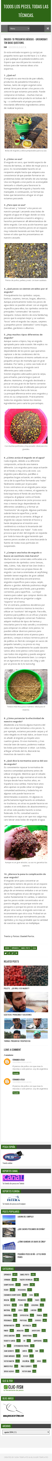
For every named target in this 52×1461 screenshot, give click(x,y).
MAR (36, 1351)
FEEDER (6, 1290)
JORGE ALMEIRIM (9, 1336)
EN (4, 1346)
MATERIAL (7, 1310)
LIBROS (24, 1351)
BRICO (39, 1361)
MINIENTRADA (27, 1336)
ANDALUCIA (20, 1330)
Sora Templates (21, 1457)
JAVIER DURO (36, 1330)
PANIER (6, 1330)
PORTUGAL (23, 1320)
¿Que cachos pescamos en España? (31, 1229)
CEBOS (7, 948)
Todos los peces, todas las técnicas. (26, 10)
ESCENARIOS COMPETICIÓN (12, 1295)
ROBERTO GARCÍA (9, 1341)
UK (24, 1341)
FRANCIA (39, 1315)
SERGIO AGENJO (9, 1371)
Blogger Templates (39, 1457)
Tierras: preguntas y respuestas (17, 1041)
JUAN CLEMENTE (9, 1351)
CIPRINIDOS (15, 948)
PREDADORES (22, 1300)
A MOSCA (33, 1310)
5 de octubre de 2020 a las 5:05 (22, 1062)
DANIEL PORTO (25, 948)
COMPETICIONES (9, 1285)
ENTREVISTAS (24, 1315)
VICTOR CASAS (26, 1371)
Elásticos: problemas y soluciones (18, 1014)
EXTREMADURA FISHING (21, 1346)
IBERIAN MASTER (9, 1325)
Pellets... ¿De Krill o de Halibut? (16, 988)
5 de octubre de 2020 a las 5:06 (22, 1082)
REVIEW (25, 1356)
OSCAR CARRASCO (9, 1356)
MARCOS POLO (8, 1366)
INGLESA (6, 1300)
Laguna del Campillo (26, 1216)
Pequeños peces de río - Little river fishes (32, 1255)
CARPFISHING (38, 1341)
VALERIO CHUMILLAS (26, 1280)
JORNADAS (7, 1280)
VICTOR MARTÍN (9, 1361)
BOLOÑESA (26, 1361)
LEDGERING (34, 1305)
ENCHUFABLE (8, 1315)
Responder (16, 1073)
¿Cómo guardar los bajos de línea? (32, 1241)
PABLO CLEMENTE (26, 1366)
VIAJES (37, 1300)
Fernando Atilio (19, 1059)
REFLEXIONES (22, 1290)
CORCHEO (38, 1320)
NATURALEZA (27, 1325)
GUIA (34, 948)
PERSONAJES (8, 1320)
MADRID (25, 1285)
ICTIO (21, 1305)
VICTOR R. (7, 1305)
